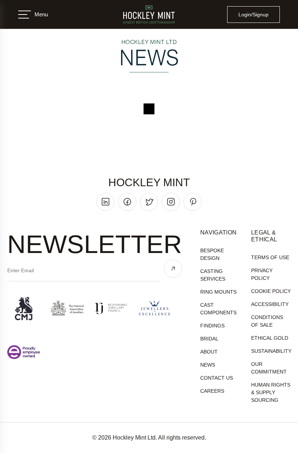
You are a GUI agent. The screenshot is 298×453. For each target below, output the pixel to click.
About (209, 352)
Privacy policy (262, 274)
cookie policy (271, 291)
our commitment (269, 368)
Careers (212, 391)
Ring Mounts (218, 292)
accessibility (270, 304)
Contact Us (216, 378)
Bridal (209, 339)
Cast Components (218, 308)
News (207, 365)
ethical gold (269, 338)
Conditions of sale (267, 321)
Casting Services (212, 275)
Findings (212, 325)
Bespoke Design (212, 254)
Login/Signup (253, 14)
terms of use (270, 257)
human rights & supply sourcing (270, 392)
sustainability (271, 351)
